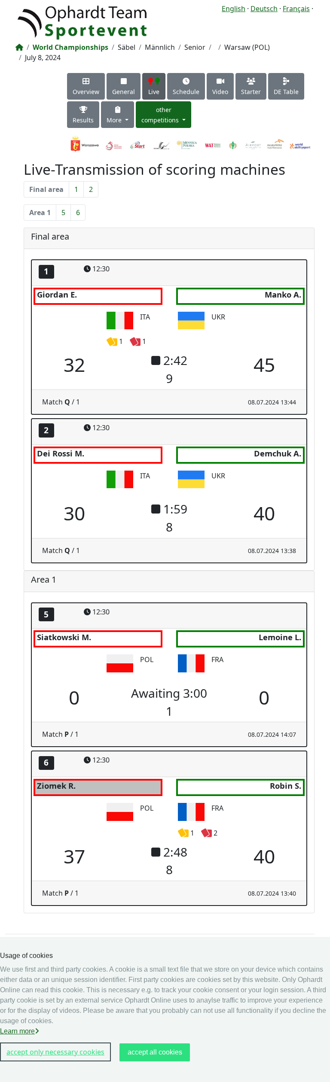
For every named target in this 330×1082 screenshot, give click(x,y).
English (233, 8)
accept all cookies (155, 1052)
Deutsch (264, 8)
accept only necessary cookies (55, 1052)
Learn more (17, 1031)
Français (296, 8)
